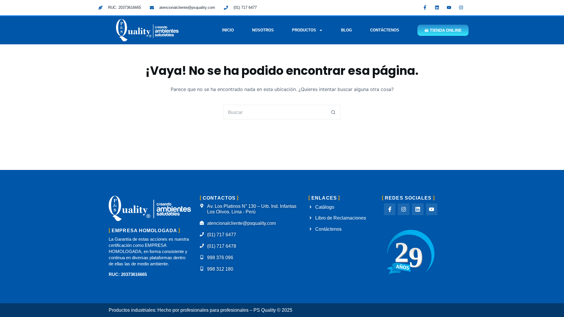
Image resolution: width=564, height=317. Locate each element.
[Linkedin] (437, 7)
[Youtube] (449, 7)
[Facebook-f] (425, 7)
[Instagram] (461, 7)
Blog (346, 30)
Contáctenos (384, 30)
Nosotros (263, 30)
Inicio (228, 30)
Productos (304, 30)
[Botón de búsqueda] (333, 112)
